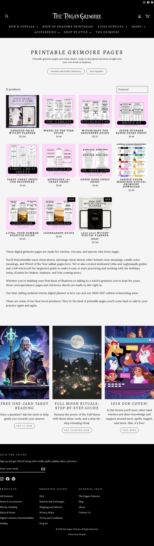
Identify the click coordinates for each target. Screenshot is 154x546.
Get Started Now (77, 430)
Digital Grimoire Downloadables (17, 517)
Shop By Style (76, 32)
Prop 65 (43, 523)
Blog (81, 501)
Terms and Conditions (51, 517)
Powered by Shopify (77, 534)
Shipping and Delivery (50, 507)
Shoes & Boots (7, 512)
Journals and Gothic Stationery (66, 71)
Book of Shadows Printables (67, 26)
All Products (6, 496)
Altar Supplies (111, 26)
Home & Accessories (11, 501)
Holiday (4, 523)
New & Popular (22, 26)
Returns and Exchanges (51, 501)
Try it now (24, 426)
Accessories (45, 32)
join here (129, 430)
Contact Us (85, 512)
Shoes (137, 26)
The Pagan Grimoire (89, 496)
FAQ (41, 496)
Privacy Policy (46, 512)
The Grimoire (107, 32)
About (82, 507)
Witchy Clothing (8, 507)
